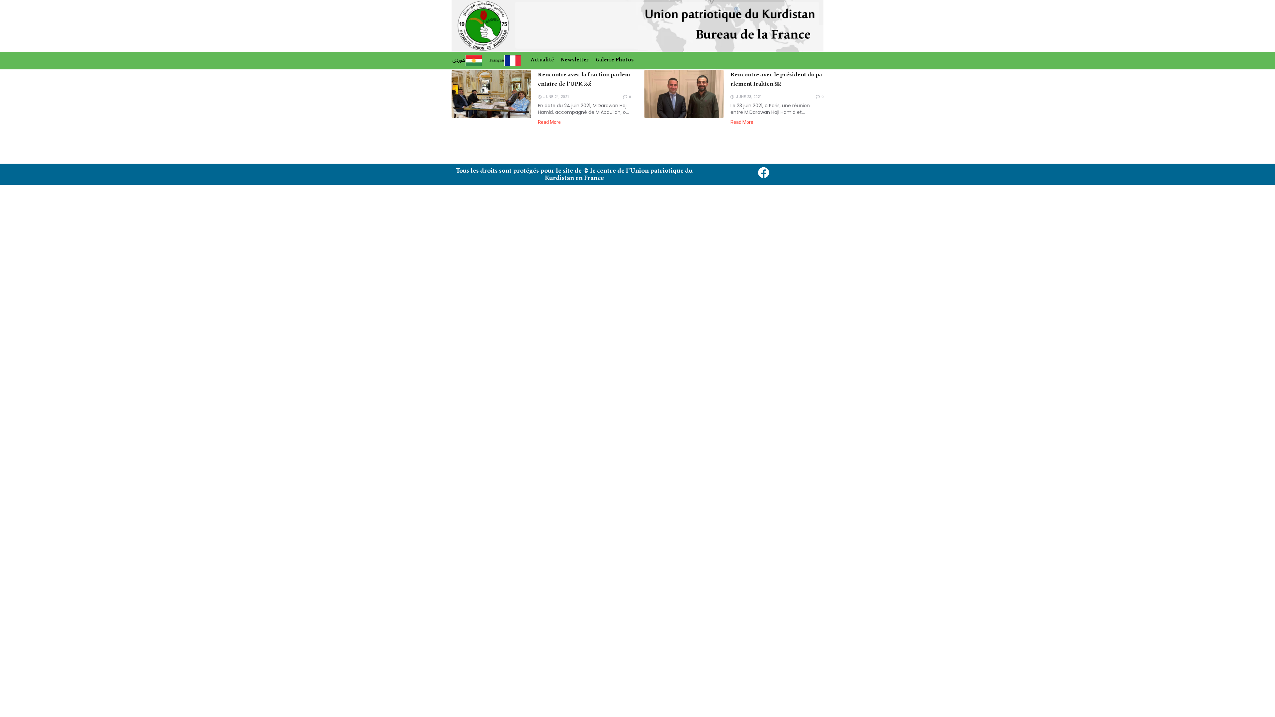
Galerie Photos (615, 59)
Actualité (542, 59)
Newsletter (575, 59)
